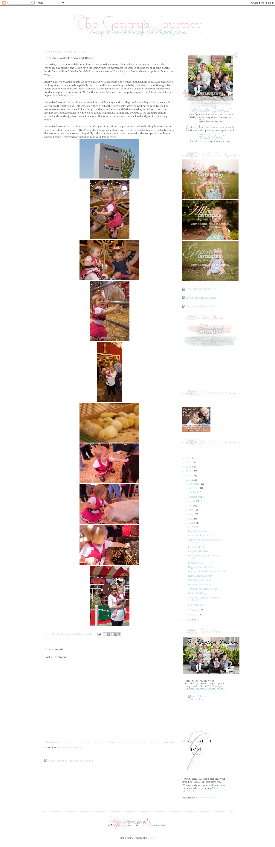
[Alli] (210, 239)
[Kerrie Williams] (137, 829)
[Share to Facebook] (115, 634)
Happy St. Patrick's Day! (201, 567)
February (193, 610)
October (192, 492)
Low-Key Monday (197, 531)
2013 (189, 471)
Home (110, 742)
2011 (189, 480)
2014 (189, 467)
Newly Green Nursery (199, 584)
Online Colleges (197, 699)
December (194, 484)
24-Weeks (193, 527)
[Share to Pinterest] (119, 634)
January (193, 614)
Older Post (168, 742)
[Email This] (105, 634)
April (191, 518)
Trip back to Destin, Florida (202, 589)
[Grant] (210, 280)
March (192, 523)
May (191, 514)
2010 (189, 620)
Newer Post (51, 742)
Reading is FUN (196, 562)
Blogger (151, 838)
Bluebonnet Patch (197, 547)
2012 (189, 475)
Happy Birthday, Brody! (200, 576)
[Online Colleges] (197, 696)
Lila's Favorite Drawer (200, 580)
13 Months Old (195, 605)
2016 (189, 458)
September (194, 497)
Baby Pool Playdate (198, 551)
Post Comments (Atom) (70, 747)
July (190, 505)
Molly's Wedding (197, 593)
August (192, 501)
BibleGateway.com (205, 797)
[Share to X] (112, 634)
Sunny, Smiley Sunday (200, 535)
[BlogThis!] (108, 634)
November (194, 488)
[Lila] (210, 198)
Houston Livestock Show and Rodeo (207, 571)
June (191, 510)
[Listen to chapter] (193, 791)
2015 (189, 462)
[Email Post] (98, 634)
